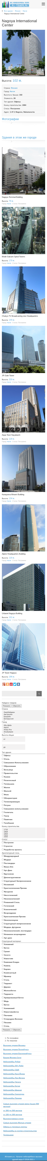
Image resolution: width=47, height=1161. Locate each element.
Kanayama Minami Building (13, 494)
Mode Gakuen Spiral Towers (13, 257)
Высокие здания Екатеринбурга (17, 1053)
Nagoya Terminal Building (12, 197)
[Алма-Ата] (24, 730)
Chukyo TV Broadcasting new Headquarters (20, 316)
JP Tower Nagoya (9, 673)
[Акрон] (24, 727)
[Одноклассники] (7, 684)
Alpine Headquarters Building (13, 554)
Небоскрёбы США (11, 1070)
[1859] (24, 834)
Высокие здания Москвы (14, 1045)
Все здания (8, 11)
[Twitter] (14, 684)
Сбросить (17, 706)
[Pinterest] (11, 684)
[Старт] (39, 693)
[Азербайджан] (24, 712)
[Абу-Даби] (24, 725)
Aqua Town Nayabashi (11, 435)
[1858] (24, 832)
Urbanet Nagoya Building (12, 613)
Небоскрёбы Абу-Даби (13, 1066)
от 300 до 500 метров (12, 1110)
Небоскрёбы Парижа (12, 1098)
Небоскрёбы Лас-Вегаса (14, 1078)
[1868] (24, 836)
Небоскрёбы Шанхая (12, 1090)
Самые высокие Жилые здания (17, 1123)
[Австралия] (24, 714)
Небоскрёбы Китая (11, 1086)
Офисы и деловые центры (15, 1127)
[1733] (24, 830)
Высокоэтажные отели (13, 1119)
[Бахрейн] (24, 716)
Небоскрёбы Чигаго (12, 1082)
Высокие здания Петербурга (16, 1049)
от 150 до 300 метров (12, 1115)
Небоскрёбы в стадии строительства (20, 1131)
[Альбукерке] (24, 732)
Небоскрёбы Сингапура (13, 1094)
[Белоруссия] (24, 719)
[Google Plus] (3, 684)
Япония (17, 11)
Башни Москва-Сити (12, 1058)
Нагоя (25, 11)
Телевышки (8, 1135)
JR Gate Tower (8, 375)
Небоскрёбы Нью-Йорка (14, 1074)
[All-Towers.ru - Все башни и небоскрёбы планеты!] (15, 4)
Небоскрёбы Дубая (11, 1062)
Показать (6, 706)
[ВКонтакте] (18, 684)
